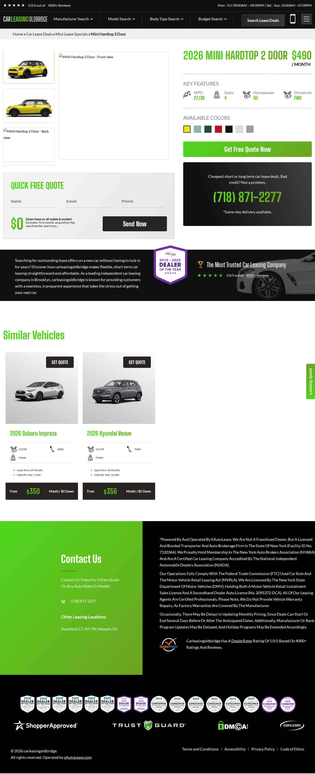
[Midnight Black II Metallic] (228, 129)
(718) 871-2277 (292, 18)
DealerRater (241, 640)
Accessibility (235, 749)
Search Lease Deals (263, 20)
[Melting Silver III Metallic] (250, 129)
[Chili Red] (218, 129)
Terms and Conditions (200, 749)
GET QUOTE (60, 362)
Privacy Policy (263, 749)
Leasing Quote (310, 381)
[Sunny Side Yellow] (186, 129)
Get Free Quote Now (247, 149)
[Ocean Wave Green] (197, 129)
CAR (25, 19)
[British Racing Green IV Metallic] (208, 129)
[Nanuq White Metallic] (239, 129)
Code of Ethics (292, 749)
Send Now (135, 224)
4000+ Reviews (59, 5)
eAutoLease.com (78, 757)
